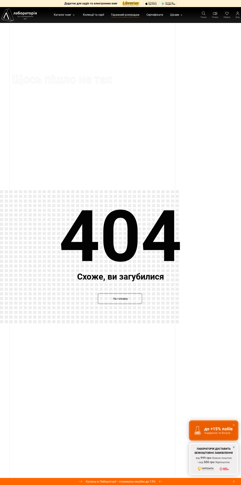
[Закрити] (233, 481)
